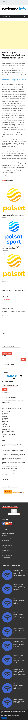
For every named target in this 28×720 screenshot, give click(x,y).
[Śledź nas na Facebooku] (3, 523)
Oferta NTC (4, 535)
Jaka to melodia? (6, 426)
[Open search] (25, 16)
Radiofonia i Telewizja (7, 545)
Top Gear (4, 436)
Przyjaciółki (5, 423)
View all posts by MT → (8, 299)
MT (11, 60)
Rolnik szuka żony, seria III (8, 431)
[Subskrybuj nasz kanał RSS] (7, 523)
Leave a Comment (16, 60)
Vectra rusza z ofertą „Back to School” (11, 466)
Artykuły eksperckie (6, 557)
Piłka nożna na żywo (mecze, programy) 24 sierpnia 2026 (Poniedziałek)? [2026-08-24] (18, 659)
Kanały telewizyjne (6, 50)
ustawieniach (17, 715)
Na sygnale (4, 416)
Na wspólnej (5, 418)
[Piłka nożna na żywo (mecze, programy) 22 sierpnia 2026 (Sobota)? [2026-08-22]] (7, 693)
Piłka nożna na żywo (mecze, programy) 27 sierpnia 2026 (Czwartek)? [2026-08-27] (18, 616)
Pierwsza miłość (6, 421)
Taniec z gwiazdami (6, 432)
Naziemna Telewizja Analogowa (9, 560)
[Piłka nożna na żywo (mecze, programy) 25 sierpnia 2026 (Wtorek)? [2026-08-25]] (7, 650)
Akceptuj (4, 717)
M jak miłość (5, 413)
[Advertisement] (14, 35)
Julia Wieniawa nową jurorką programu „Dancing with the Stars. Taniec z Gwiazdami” (13, 214)
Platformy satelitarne (7, 550)
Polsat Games (9, 180)
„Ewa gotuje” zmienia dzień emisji (10, 279)
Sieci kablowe (5, 552)
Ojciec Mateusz (6, 419)
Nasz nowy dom (6, 429)
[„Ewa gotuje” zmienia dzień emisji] (14, 266)
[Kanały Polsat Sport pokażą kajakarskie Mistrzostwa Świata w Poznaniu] (14, 233)
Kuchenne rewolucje (7, 428)
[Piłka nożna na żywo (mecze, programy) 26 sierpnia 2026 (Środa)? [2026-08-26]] (7, 636)
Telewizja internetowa (7, 543)
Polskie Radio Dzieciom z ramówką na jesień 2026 (13, 448)
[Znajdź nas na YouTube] (10, 523)
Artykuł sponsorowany (7, 555)
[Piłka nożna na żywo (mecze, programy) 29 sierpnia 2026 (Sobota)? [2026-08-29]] (7, 593)
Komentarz (5, 315)
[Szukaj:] (14, 359)
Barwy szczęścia (6, 411)
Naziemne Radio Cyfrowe (8, 538)
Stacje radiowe (5, 540)
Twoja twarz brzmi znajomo (8, 434)
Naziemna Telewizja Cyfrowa (8, 533)
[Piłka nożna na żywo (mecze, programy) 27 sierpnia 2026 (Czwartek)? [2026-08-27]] (7, 622)
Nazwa (4, 333)
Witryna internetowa (8, 346)
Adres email (5, 340)
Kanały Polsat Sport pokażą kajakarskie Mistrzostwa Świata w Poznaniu (12, 247)
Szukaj (4, 389)
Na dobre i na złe (6, 414)
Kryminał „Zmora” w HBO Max (9, 468)
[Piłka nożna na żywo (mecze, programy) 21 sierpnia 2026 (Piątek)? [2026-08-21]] (7, 707)
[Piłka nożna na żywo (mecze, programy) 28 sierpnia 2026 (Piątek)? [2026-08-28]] (7, 608)
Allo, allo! (4, 424)
